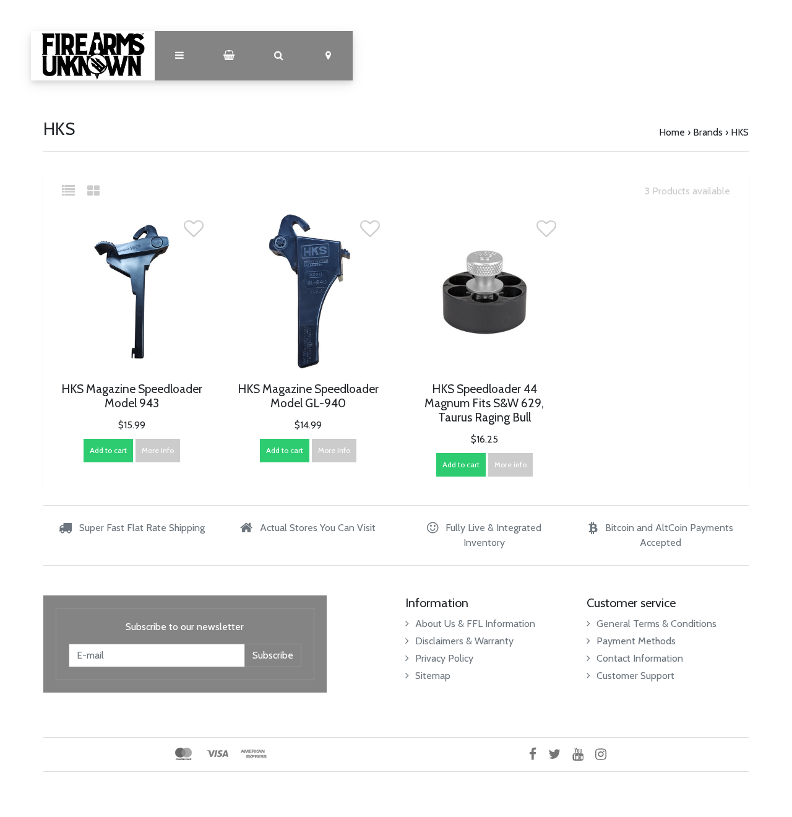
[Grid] (93, 191)
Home (672, 132)
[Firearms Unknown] (93, 55)
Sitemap (432, 675)
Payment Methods (636, 641)
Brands (708, 132)
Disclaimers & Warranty (464, 641)
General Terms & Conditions (656, 623)
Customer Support (635, 675)
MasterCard (183, 754)
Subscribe (272, 655)
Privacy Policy (444, 658)
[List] (73, 191)
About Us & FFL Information (475, 623)
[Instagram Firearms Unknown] (605, 754)
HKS (740, 132)
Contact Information (639, 658)
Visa (217, 754)
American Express (254, 754)
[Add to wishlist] (194, 232)
